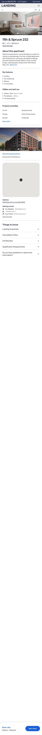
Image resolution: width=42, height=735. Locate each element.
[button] (21, 179)
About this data (7, 217)
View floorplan (7, 46)
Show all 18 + (6, 121)
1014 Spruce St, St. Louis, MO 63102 (13, 202)
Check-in (5, 730)
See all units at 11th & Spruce (11, 157)
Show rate (6, 727)
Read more (13, 65)
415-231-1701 (12, 1)
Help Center (36, 1)
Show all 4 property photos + (11, 154)
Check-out (12, 730)
